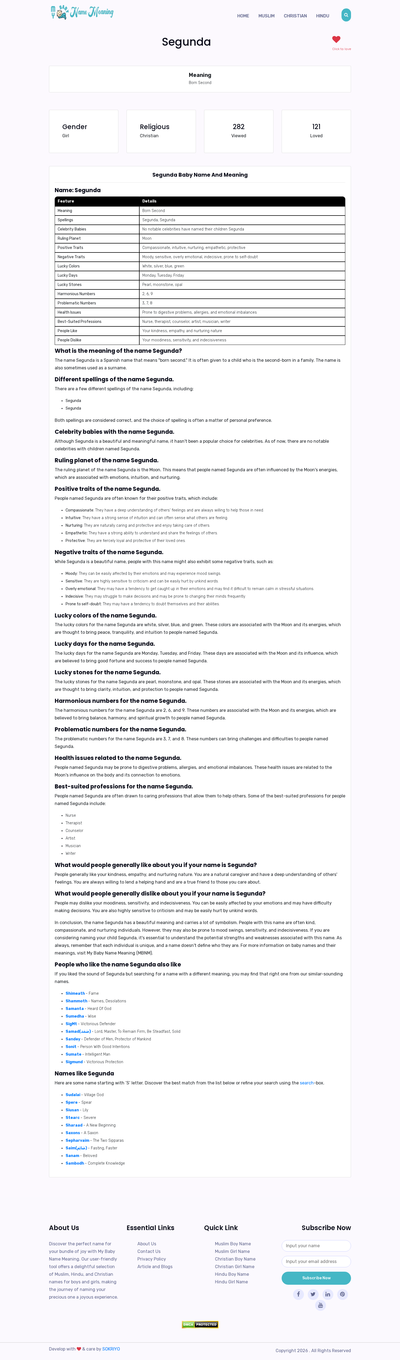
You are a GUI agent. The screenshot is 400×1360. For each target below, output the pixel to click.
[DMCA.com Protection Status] (200, 1324)
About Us (146, 1243)
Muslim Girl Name (232, 1251)
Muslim (267, 15)
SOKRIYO (111, 1349)
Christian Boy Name (235, 1259)
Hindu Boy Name (232, 1274)
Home (243, 15)
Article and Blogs (155, 1266)
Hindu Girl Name (231, 1281)
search (307, 1082)
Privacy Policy (151, 1259)
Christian (295, 15)
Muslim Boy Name (233, 1243)
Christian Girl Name (234, 1266)
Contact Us (149, 1251)
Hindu (322, 15)
